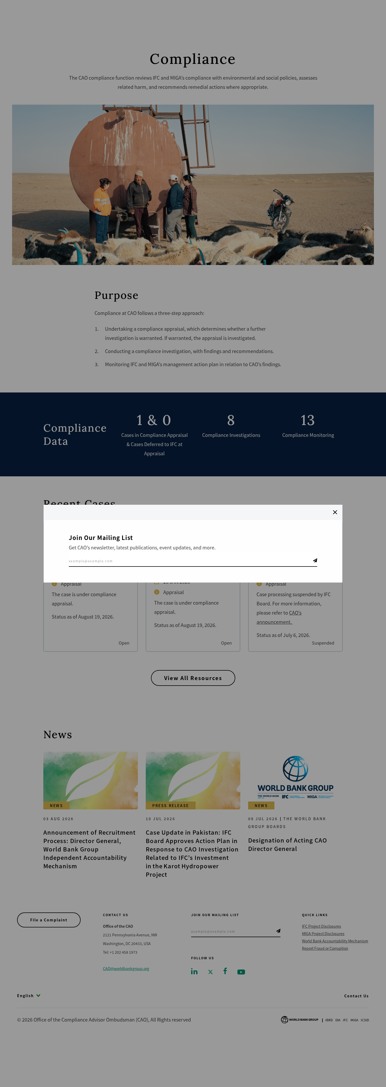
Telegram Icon (315, 560)
